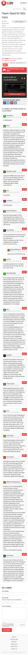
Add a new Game (14, 639)
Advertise (14, 642)
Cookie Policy (14, 644)
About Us (14, 637)
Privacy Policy (14, 646)
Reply (24, 114)
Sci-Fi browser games (16, 58)
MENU (24, 3)
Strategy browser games (9, 60)
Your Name (5, 591)
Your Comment (6, 606)
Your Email (5, 598)
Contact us (14, 649)
